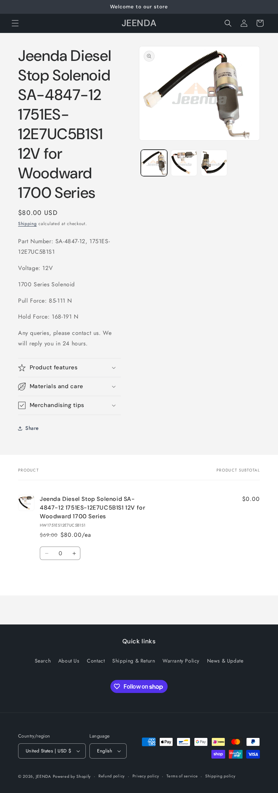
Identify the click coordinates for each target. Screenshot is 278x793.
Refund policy (111, 776)
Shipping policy (220, 776)
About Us (69, 660)
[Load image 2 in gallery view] (184, 163)
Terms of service (182, 776)
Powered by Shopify (72, 776)
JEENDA (43, 776)
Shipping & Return (133, 660)
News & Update (225, 660)
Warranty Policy (181, 660)
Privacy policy (145, 776)
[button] (15, 23)
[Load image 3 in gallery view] (214, 163)
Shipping (27, 223)
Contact (96, 660)
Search (43, 660)
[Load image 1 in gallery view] (154, 163)
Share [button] (32, 428)
